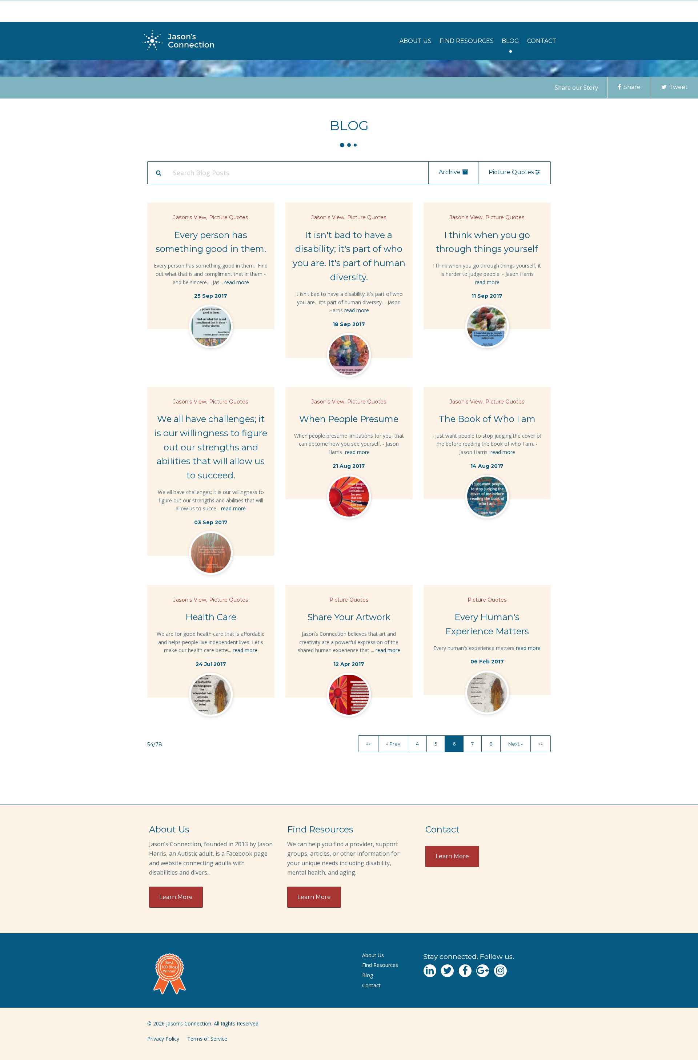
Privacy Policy (163, 1038)
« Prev (393, 743)
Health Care (210, 617)
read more (236, 282)
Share (631, 87)
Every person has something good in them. (211, 242)
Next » (515, 743)
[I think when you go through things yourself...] (487, 328)
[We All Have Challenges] (210, 554)
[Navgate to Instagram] (500, 970)
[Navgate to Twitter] (447, 970)
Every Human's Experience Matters (487, 624)
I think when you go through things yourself (487, 242)
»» (540, 743)
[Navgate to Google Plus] (482, 970)
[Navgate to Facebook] (465, 970)
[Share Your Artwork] (349, 696)
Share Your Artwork (348, 617)
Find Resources (467, 40)
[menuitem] (416, 41)
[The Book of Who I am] (487, 498)
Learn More (176, 897)
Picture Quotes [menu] (512, 172)
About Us (416, 40)
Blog (510, 40)
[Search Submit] (158, 173)
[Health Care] (210, 696)
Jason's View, (190, 217)
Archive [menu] (450, 172)
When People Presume (348, 419)
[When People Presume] (349, 498)
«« (368, 743)
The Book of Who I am (487, 419)
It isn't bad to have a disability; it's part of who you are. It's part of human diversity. (349, 256)
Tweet (678, 87)
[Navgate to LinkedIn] (430, 970)
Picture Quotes (228, 217)
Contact (541, 40)
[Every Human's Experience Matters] (487, 694)
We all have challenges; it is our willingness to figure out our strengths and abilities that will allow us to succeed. (210, 447)
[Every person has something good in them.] (210, 328)
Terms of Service (207, 1038)
